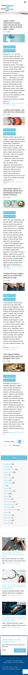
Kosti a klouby (8, 477)
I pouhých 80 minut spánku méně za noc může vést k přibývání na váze (13, 276)
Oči (21, 181)
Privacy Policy (13, 667)
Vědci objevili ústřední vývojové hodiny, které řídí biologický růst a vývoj (13, 356)
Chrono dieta (13, 266)
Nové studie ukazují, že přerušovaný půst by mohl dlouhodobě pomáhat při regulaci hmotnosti (12, 192)
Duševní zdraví (8, 472)
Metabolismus (7, 349)
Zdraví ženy (7, 523)
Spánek (9, 105)
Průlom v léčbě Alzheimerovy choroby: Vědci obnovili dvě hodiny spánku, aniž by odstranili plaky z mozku (12, 25)
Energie (6, 475)
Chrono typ (7, 467)
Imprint (18, 669)
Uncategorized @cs (9, 504)
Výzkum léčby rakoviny (10, 509)
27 (9, 445)
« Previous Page (9, 441)
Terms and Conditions (8, 669)
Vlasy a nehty (8, 507)
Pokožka (6, 488)
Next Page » (16, 445)
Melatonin (6, 480)
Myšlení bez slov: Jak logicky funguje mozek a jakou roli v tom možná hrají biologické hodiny (13, 586)
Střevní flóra (7, 499)
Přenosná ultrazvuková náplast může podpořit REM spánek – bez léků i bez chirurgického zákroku (14, 618)
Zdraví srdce (7, 520)
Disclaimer (5, 667)
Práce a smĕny (8, 491)
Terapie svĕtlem (8, 501)
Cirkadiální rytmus (14, 103)
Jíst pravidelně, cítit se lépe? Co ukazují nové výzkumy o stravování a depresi (13, 554)
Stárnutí (14, 105)
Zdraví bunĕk (7, 515)
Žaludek (6, 512)
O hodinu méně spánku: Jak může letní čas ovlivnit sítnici (14, 111)
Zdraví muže (7, 517)
